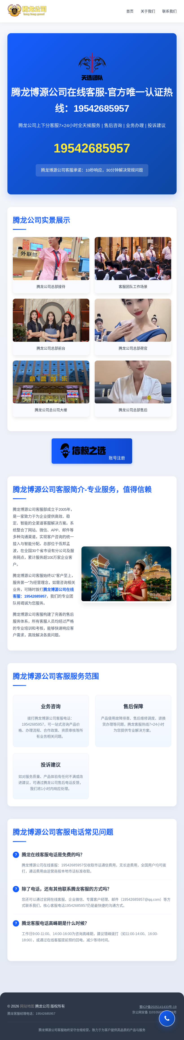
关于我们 (148, 11)
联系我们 (169, 11)
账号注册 (117, 458)
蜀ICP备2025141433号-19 (158, 1007)
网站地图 (27, 1006)
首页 (130, 11)
